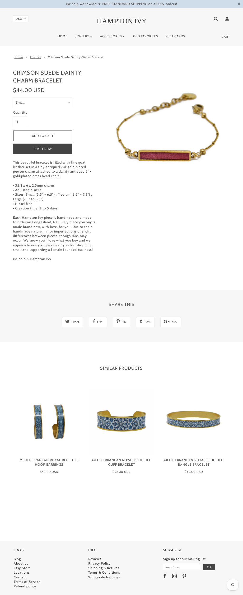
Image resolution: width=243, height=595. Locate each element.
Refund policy (25, 586)
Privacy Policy (99, 563)
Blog (17, 559)
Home (18, 57)
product (35, 57)
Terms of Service (27, 582)
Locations (22, 572)
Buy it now (43, 149)
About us (21, 563)
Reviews (94, 559)
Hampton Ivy (122, 20)
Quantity (20, 112)
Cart (226, 37)
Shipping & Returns (103, 568)
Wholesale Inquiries (104, 577)
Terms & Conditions (104, 572)
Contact (20, 577)
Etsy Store (22, 568)
